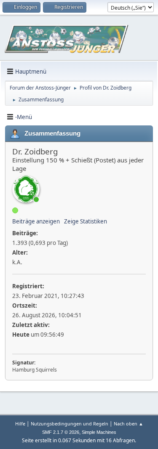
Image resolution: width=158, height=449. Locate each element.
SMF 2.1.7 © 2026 (60, 432)
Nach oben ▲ (128, 423)
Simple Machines (99, 432)
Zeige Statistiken (85, 221)
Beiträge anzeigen (36, 221)
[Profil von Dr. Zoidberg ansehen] (26, 189)
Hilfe (20, 423)
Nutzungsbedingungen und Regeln (69, 423)
